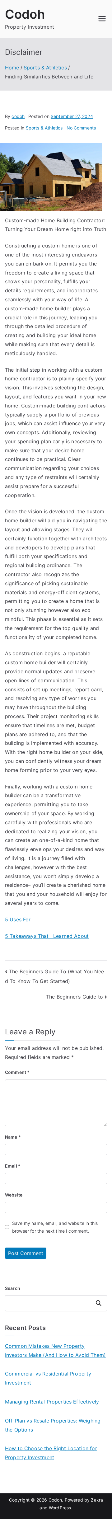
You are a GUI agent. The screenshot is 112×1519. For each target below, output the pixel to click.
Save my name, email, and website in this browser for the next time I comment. (55, 1227)
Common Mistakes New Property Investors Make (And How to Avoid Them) (55, 1350)
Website (13, 1194)
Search (12, 1288)
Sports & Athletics (44, 127)
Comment (17, 1072)
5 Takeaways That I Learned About (47, 936)
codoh (18, 116)
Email (13, 1166)
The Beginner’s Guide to (74, 997)
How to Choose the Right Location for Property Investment (51, 1452)
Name (13, 1137)
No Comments (81, 127)
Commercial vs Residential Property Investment (48, 1378)
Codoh (25, 14)
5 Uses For (18, 919)
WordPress (60, 1507)
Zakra (97, 1500)
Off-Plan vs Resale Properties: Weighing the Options (52, 1425)
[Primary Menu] (102, 18)
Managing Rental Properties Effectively (52, 1402)
